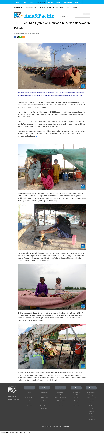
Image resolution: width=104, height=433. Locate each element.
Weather (60, 406)
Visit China (60, 403)
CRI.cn (91, 403)
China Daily (91, 400)
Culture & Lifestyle (29, 397)
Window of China (52, 7)
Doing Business (60, 395)
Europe (50, 2)
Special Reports (76, 392)
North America (67, 2)
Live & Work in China (60, 397)
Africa (58, 2)
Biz (29, 395)
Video (75, 7)
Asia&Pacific (18, 7)
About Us (76, 403)
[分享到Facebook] (15, 37)
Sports (29, 403)
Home (17, 2)
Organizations (44, 408)
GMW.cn (91, 414)
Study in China (60, 400)
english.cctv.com (91, 397)
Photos (68, 7)
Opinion (42, 7)
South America (44, 406)
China (24, 2)
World (31, 2)
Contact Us (76, 406)
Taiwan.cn (91, 411)
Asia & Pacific (41, 2)
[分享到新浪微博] (23, 37)
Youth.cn (91, 406)
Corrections (76, 400)
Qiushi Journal (91, 419)
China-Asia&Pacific (31, 7)
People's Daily (91, 392)
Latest (62, 7)
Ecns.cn (91, 417)
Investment (60, 392)
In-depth (29, 406)
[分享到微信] (20, 37)
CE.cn (91, 408)
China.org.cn (91, 395)
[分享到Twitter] (18, 37)
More (78, 2)
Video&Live (76, 395)
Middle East (44, 397)
